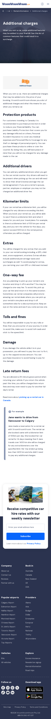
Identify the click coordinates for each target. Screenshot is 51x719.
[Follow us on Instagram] (8, 687)
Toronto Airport (8, 630)
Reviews (4, 579)
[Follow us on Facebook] (3, 687)
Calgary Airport (7, 602)
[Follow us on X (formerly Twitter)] (17, 687)
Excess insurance (33, 658)
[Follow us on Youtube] (8, 692)
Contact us (6, 575)
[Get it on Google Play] (34, 696)
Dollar (28, 614)
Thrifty (28, 634)
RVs (2, 658)
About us (5, 571)
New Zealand (31, 579)
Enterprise (30, 618)
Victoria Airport (7, 638)
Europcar (29, 622)
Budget (29, 610)
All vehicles (6, 662)
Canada (29, 575)
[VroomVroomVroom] (16, 4)
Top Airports (6, 642)
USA (27, 587)
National (29, 630)
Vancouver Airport (9, 634)
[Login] (42, 4)
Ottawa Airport (7, 622)
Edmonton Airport (8, 606)
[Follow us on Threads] (12, 687)
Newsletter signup (33, 662)
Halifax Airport (7, 610)
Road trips (30, 670)
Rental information (33, 666)
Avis (27, 606)
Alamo (28, 602)
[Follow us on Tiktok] (3, 692)
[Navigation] (48, 3)
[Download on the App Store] (34, 689)
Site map (7, 707)
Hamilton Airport (8, 614)
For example (18, 411)
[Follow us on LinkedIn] (12, 692)
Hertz (28, 626)
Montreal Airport (8, 618)
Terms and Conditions (39, 707)
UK (27, 583)
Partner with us (7, 583)
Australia (29, 571)
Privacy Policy (34, 543)
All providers (31, 638)
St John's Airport (8, 626)
